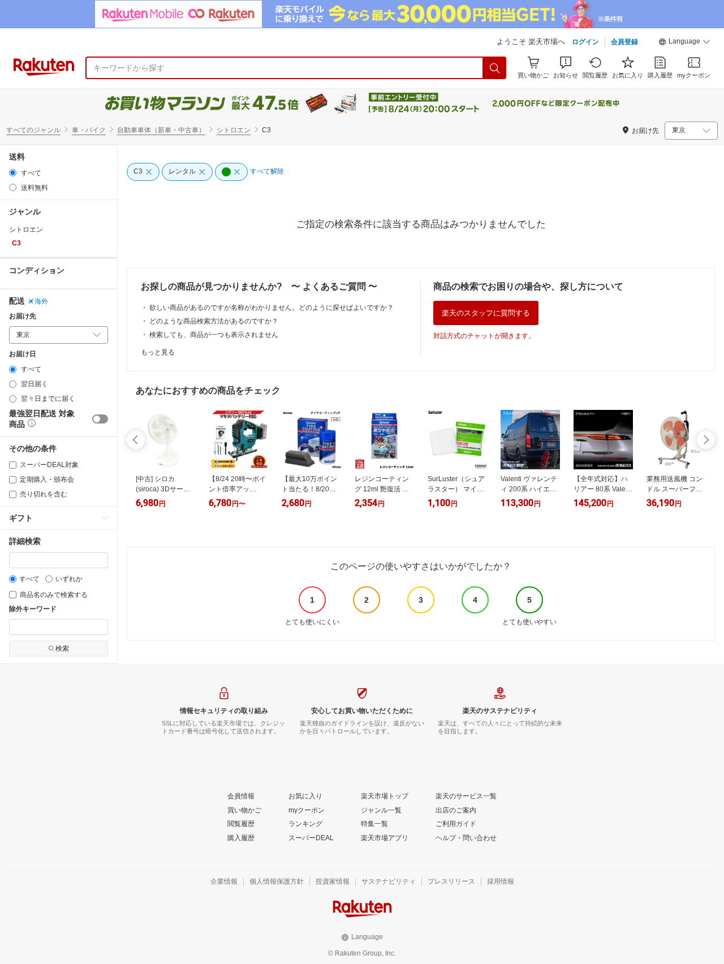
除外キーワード (33, 609)
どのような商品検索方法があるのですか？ (213, 321)
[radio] (12, 172)
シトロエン (234, 130)
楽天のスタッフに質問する (486, 313)
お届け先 (22, 316)
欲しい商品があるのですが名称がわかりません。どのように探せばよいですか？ (271, 308)
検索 (62, 648)
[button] (684, 43)
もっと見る (158, 352)
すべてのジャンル (33, 130)
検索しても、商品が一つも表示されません (213, 335)
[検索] (495, 68)
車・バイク (89, 130)
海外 (41, 301)
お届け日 (22, 354)
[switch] (100, 418)
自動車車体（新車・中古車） (161, 130)
